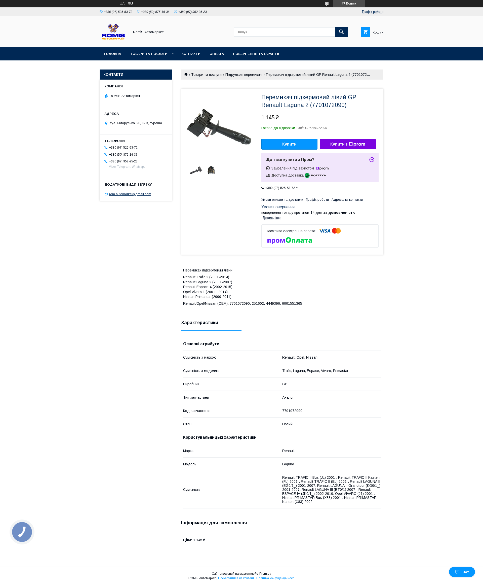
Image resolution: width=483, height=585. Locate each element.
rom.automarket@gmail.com (130, 194)
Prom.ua (265, 573)
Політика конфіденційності (275, 578)
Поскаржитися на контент (236, 578)
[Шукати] (341, 32)
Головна (112, 54)
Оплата (217, 54)
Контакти (191, 54)
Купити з (339, 144)
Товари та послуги (149, 54)
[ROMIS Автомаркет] (113, 41)
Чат (466, 572)
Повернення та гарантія (256, 54)
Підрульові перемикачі (243, 75)
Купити (289, 144)
